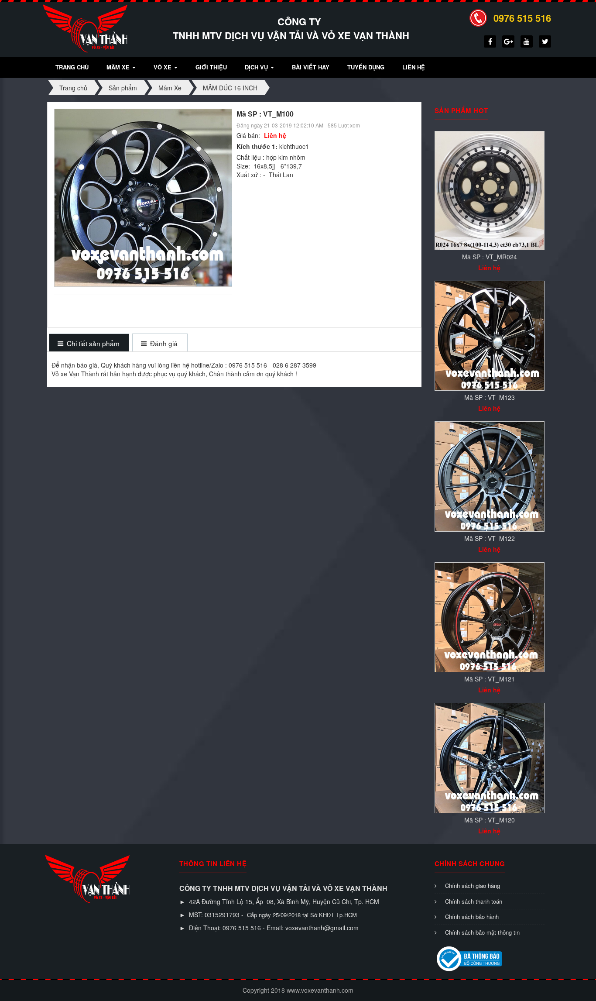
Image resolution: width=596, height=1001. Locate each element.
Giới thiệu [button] (211, 67)
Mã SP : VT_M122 (489, 538)
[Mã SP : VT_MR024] (490, 189)
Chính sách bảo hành (472, 916)
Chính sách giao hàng (472, 885)
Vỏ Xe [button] (163, 67)
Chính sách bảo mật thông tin (482, 932)
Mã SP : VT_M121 (489, 678)
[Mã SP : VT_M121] (490, 616)
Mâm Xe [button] (118, 67)
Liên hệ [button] (413, 67)
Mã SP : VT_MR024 (489, 256)
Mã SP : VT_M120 (489, 819)
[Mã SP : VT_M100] (144, 197)
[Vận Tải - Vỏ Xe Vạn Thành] (85, 27)
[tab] (88, 343)
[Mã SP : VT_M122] (490, 475)
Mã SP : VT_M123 (489, 397)
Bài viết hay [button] (310, 67)
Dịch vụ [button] (257, 67)
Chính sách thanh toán (473, 901)
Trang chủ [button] (72, 67)
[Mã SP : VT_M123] (490, 334)
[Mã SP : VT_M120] (490, 757)
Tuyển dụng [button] (365, 67)
